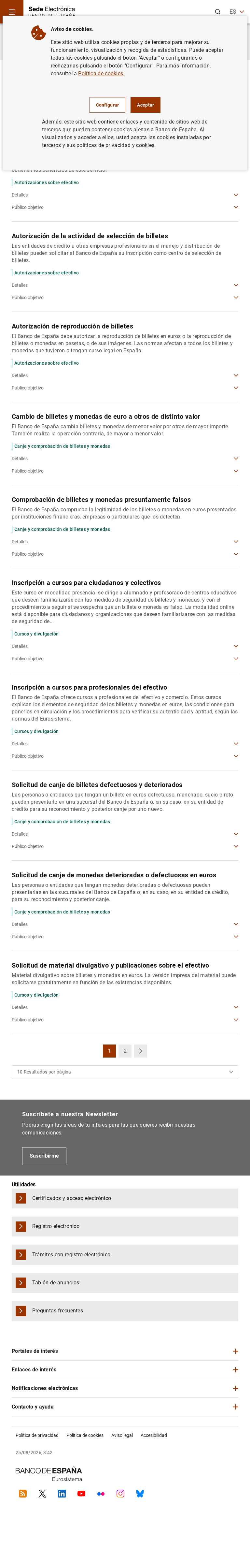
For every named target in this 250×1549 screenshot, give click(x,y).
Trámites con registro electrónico (71, 1254)
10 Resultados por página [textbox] (44, 1071)
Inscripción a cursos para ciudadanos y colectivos (86, 583)
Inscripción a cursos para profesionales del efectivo (89, 687)
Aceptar (145, 105)
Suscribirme (44, 1156)
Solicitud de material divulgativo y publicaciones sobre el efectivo (110, 965)
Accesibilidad (154, 1435)
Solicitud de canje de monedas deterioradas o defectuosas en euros (114, 875)
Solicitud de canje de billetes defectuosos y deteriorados (97, 785)
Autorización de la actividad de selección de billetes (90, 236)
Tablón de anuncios (55, 1282)
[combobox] (125, 1071)
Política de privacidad (37, 1435)
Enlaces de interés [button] (34, 1369)
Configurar (107, 105)
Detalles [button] (20, 194)
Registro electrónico (55, 1226)
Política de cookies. (101, 73)
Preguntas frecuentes (57, 1311)
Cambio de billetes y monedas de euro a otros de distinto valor (106, 416)
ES (232, 11)
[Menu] (11, 11)
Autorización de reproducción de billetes (72, 326)
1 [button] (112, 1053)
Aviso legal (122, 1435)
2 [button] (128, 1053)
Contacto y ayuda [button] (33, 1407)
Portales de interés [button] (35, 1351)
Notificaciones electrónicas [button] (45, 1388)
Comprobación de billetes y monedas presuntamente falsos (101, 500)
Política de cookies (85, 1435)
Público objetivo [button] (28, 207)
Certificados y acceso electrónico (71, 1198)
